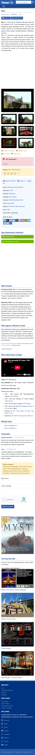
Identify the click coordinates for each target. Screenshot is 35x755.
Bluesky (6, 745)
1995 (11, 190)
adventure (14, 14)
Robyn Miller (19, 200)
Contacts (3, 692)
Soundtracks (4, 701)
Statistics (4, 695)
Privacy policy (18, 752)
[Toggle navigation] (3, 6)
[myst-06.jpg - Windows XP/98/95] (9, 143)
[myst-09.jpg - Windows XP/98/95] (9, 119)
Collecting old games (7, 690)
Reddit (5, 724)
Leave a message (6, 486)
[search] (32, 2)
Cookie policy (27, 752)
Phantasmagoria (6, 648)
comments (7, 18)
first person (22, 206)
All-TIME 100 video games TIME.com (22, 416)
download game (18, 18)
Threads (6, 741)
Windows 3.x (22, 181)
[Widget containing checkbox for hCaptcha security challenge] (14, 499)
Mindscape (12, 193)
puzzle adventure (18, 187)
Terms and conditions (7, 752)
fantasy (8, 203)
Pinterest (6, 738)
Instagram (7, 734)
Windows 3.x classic (8, 151)
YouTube (6, 731)
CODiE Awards (14, 396)
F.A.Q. (3, 688)
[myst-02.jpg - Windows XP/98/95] (9, 131)
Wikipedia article (16, 345)
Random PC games (6, 708)
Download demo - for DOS (12, 241)
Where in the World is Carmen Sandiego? (13, 590)
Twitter (6, 727)
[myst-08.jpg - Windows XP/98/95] (26, 143)
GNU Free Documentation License (25, 343)
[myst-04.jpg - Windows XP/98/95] (26, 131)
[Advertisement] (17, 71)
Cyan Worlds (12, 197)
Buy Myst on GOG (9, 237)
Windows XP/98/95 (10, 181)
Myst (8, 209)
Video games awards (7, 706)
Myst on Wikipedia (10, 428)
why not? (5, 164)
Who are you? (5, 478)
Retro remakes (5, 703)
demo (12, 203)
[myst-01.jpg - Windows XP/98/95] (26, 119)
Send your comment (7, 506)
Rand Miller (12, 200)
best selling (6, 154)
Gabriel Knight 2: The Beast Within (11, 677)
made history (16, 154)
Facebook (6, 720)
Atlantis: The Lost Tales (8, 619)
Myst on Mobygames (10, 425)
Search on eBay (6, 349)
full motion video (13, 206)
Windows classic (22, 151)
